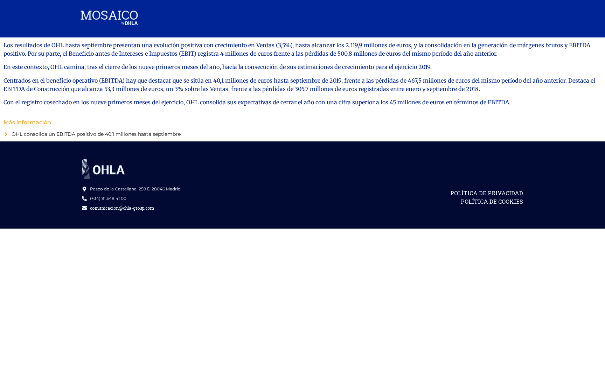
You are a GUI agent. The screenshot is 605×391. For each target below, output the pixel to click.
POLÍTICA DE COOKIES (492, 201)
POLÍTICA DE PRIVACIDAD (486, 193)
